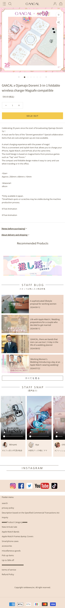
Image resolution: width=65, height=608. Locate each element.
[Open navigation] (4, 3)
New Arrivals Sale (9, 526)
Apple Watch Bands (10, 531)
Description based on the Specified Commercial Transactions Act (30, 512)
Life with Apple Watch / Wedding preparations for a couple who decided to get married (45, 322)
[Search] (9, 3)
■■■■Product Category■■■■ (14, 522)
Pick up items (8, 555)
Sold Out (32, 115)
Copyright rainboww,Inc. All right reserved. (32, 587)
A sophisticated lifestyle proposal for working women (43, 302)
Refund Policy (8, 574)
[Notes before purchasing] (13, 228)
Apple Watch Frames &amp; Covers (17, 536)
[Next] (46, 77)
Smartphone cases (10, 541)
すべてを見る (32, 378)
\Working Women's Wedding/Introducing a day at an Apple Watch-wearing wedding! (45, 362)
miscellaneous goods (11, 550)
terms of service (9, 569)
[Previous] (18, 77)
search (5, 503)
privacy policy (8, 507)
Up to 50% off (8, 560)
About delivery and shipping (14, 234)
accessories (7, 546)
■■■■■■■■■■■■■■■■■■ (13, 565)
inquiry (5, 517)
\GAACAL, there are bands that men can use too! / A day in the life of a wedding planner (44, 342)
